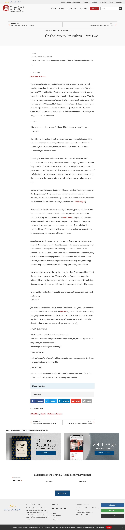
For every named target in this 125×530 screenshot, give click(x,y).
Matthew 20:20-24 (38, 76)
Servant (59, 414)
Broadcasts (94, 2)
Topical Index (72, 8)
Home (53, 8)
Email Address (17, 480)
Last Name (82, 481)
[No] (123, 527)
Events (111, 2)
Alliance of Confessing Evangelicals (70, 2)
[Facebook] (53, 509)
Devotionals (103, 2)
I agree (109, 527)
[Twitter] (57, 509)
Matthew (50, 414)
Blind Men (34, 414)
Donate (94, 8)
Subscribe (83, 8)
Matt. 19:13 (67, 217)
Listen (61, 8)
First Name (49, 481)
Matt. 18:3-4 (80, 201)
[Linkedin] (61, 509)
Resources (119, 2)
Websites (85, 2)
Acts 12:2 (63, 311)
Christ (43, 414)
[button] (37, 401)
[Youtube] (65, 509)
